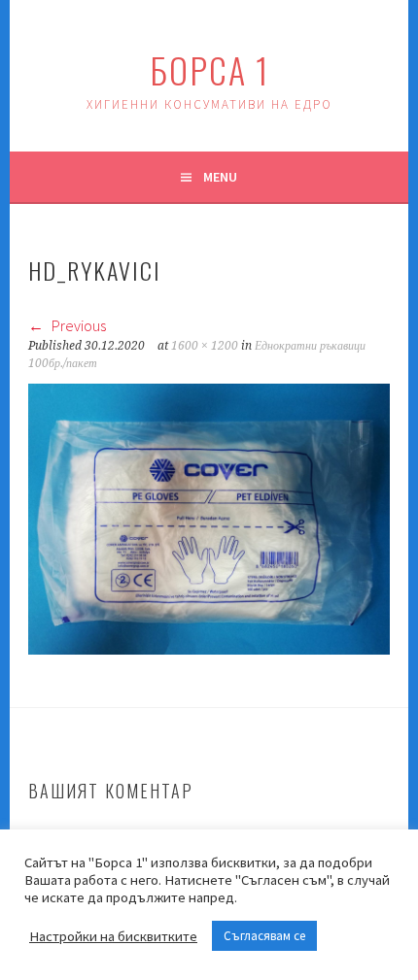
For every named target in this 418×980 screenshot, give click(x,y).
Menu (220, 177)
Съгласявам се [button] (264, 936)
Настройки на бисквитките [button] (113, 936)
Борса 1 (209, 69)
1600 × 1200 (204, 346)
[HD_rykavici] (209, 649)
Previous (77, 325)
